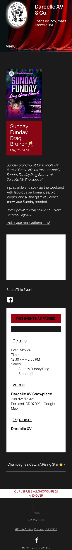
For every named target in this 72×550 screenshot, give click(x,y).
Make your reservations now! (28, 222)
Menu (11, 46)
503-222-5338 (36, 520)
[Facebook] (10, 299)
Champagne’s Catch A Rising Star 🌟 (37, 464)
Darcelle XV (21, 428)
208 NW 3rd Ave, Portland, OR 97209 (36, 529)
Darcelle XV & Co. (49, 9)
